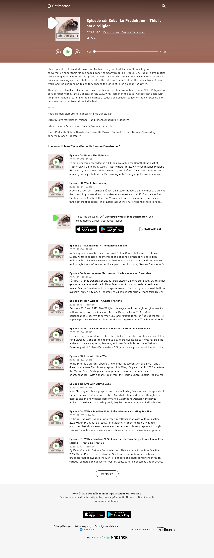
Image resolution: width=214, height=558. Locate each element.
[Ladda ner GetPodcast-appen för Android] (111, 229)
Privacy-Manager (62, 526)
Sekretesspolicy (82, 526)
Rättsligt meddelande (106, 526)
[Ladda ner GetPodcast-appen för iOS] (86, 229)
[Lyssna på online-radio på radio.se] (166, 529)
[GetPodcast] (56, 6)
